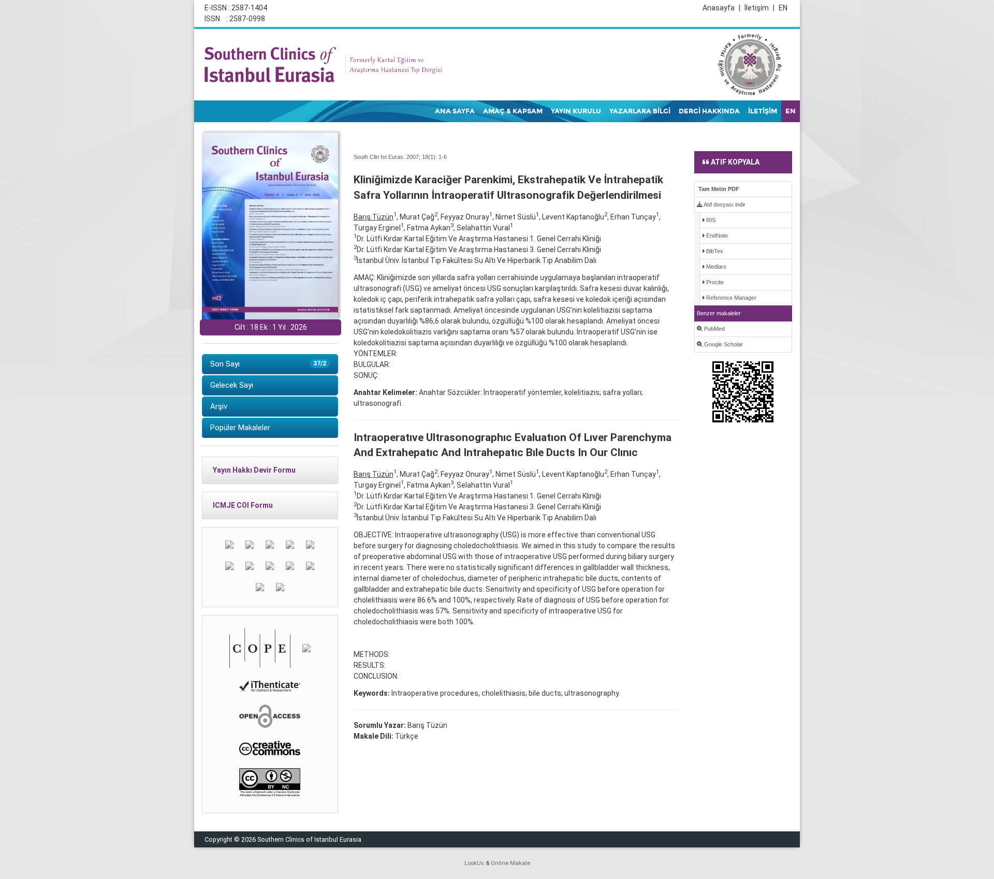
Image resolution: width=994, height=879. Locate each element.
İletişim (759, 8)
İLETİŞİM (762, 111)
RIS (710, 220)
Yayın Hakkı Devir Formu (254, 470)
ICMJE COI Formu (243, 505)
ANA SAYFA (455, 111)
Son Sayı (268, 364)
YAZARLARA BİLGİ (639, 111)
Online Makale (510, 863)
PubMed (714, 329)
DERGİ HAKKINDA (709, 111)
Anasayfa (721, 8)
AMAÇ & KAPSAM (513, 111)
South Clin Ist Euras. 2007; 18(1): (395, 157)
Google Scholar (723, 344)
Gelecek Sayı (231, 385)
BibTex (714, 251)
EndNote (716, 235)
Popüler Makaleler (240, 427)
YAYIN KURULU (576, 111)
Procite (714, 282)
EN (783, 8)
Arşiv (218, 406)
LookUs (474, 863)
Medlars (715, 266)
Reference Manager (730, 298)
